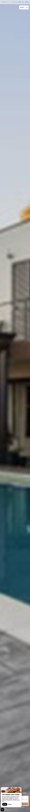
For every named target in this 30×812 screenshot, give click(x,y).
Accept (4, 804)
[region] (11, 797)
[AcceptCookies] (2, 809)
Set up (9, 804)
